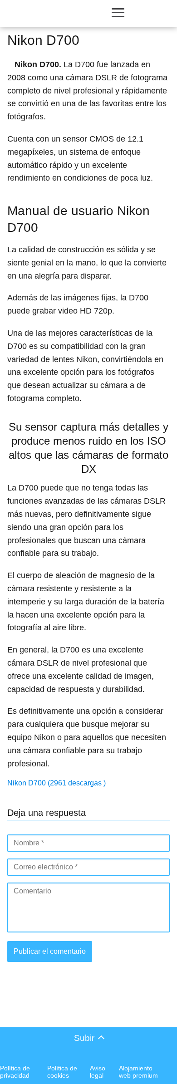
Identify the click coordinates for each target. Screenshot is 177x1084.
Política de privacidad (15, 1071)
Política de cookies (62, 1071)
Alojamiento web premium (138, 1071)
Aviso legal (97, 1071)
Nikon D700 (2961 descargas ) (56, 783)
